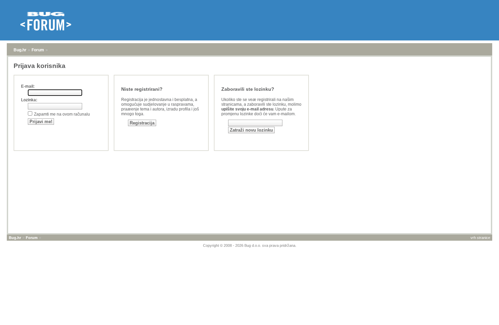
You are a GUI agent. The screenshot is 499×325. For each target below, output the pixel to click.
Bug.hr (20, 50)
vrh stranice (480, 238)
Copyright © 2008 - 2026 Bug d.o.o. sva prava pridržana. (249, 245)
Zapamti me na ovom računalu (62, 114)
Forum (38, 50)
